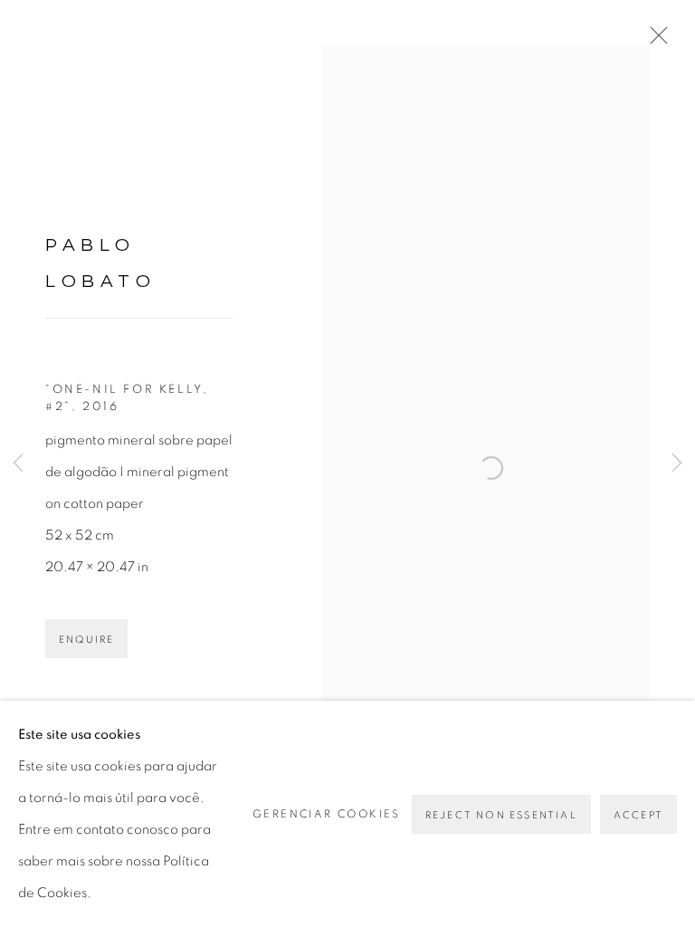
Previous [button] (18, 463)
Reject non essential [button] (501, 815)
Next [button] (677, 463)
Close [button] (654, 40)
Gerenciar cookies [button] (326, 813)
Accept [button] (638, 815)
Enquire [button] (86, 640)
